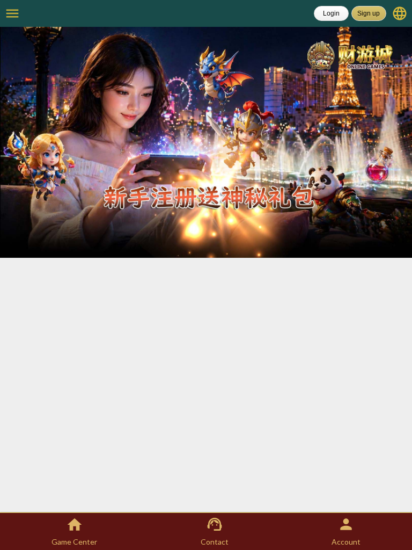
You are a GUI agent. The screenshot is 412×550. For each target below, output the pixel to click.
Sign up (368, 13)
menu (12, 13)
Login (331, 13)
